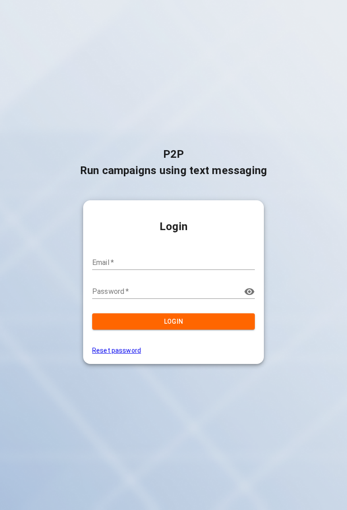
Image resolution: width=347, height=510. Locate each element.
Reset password (116, 350)
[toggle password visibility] (249, 291)
